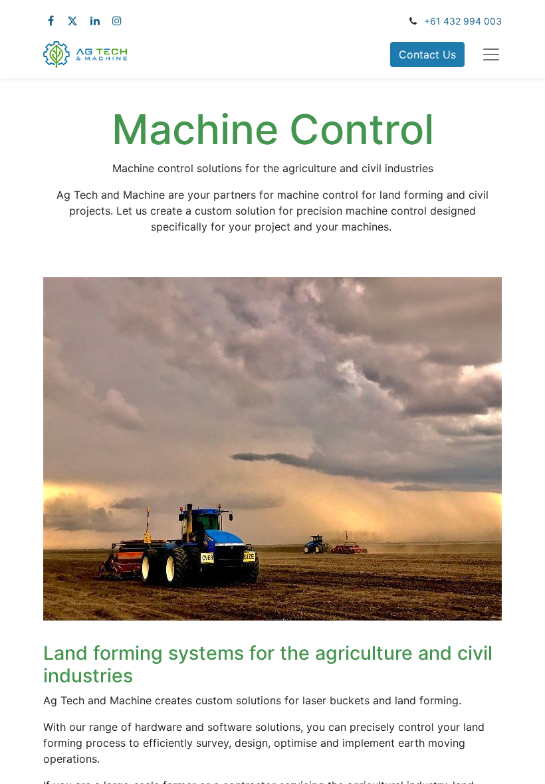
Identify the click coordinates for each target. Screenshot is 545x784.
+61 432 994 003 (463, 21)
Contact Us (427, 54)
